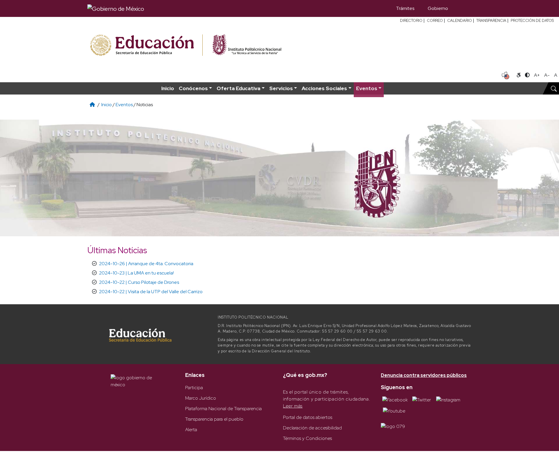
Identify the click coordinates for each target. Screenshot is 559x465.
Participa (194, 387)
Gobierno (438, 8)
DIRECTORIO (411, 20)
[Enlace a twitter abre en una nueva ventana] (421, 399)
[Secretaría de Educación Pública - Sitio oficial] (145, 45)
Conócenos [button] (193, 88)
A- (547, 75)
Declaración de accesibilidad (312, 428)
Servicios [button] (281, 88)
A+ (537, 75)
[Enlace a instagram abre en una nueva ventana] (448, 399)
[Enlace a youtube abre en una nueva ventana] (394, 410)
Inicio (167, 88)
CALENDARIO (459, 20)
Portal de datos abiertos (307, 417)
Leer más (293, 406)
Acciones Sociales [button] (324, 88)
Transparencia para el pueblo (214, 419)
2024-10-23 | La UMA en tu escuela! (136, 273)
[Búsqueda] (463, 8)
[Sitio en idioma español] (505, 74)
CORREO (435, 20)
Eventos (124, 105)
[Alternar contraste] (527, 75)
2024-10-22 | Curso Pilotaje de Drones (139, 282)
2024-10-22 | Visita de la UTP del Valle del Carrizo (151, 292)
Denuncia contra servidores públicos (424, 375)
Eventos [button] (366, 88)
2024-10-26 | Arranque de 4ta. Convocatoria (146, 264)
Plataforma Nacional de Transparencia (223, 408)
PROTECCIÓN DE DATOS (532, 20)
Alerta (191, 429)
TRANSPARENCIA (491, 20)
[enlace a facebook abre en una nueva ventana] (395, 399)
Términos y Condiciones (307, 438)
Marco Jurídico (200, 398)
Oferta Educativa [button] (238, 88)
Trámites (405, 8)
